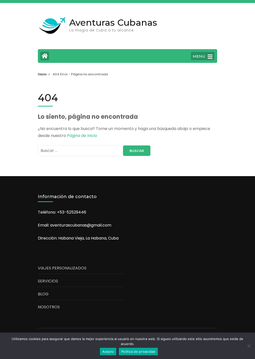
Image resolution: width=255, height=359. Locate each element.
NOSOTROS (49, 307)
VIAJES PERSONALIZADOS (62, 268)
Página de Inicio (82, 135)
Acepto (108, 352)
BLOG (43, 294)
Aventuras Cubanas (113, 22)
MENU (199, 56)
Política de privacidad (138, 352)
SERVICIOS (48, 281)
